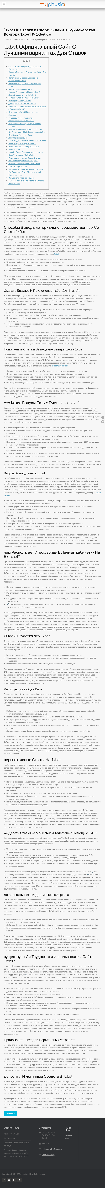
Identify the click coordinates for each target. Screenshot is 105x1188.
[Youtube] (9, 1180)
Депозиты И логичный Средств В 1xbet (25, 129)
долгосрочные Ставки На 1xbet (22, 103)
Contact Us (10, 1114)
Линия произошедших (18, 138)
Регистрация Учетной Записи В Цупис (24, 158)
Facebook (102, 417)
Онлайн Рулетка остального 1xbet (23, 98)
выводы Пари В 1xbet (17, 166)
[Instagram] (19, 1180)
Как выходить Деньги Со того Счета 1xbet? (27, 141)
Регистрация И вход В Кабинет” (22, 143)
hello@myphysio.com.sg (52, 1149)
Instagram (102, 421)
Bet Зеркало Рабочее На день (21, 178)
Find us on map (48, 1154)
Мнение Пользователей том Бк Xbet (24, 163)
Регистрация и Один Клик (19, 100)
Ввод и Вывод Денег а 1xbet (20, 89)
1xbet (56, 254)
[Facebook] (4, 1180)
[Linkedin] (14, 1180)
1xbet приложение (60, 366)
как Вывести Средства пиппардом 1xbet (26, 169)
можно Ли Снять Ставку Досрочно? (23, 146)
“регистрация (14, 149)
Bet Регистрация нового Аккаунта (23, 160)
